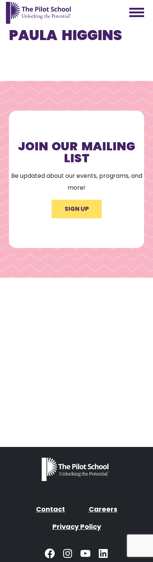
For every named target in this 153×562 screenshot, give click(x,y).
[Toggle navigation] (136, 13)
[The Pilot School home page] (38, 12)
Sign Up (77, 209)
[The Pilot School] (76, 472)
